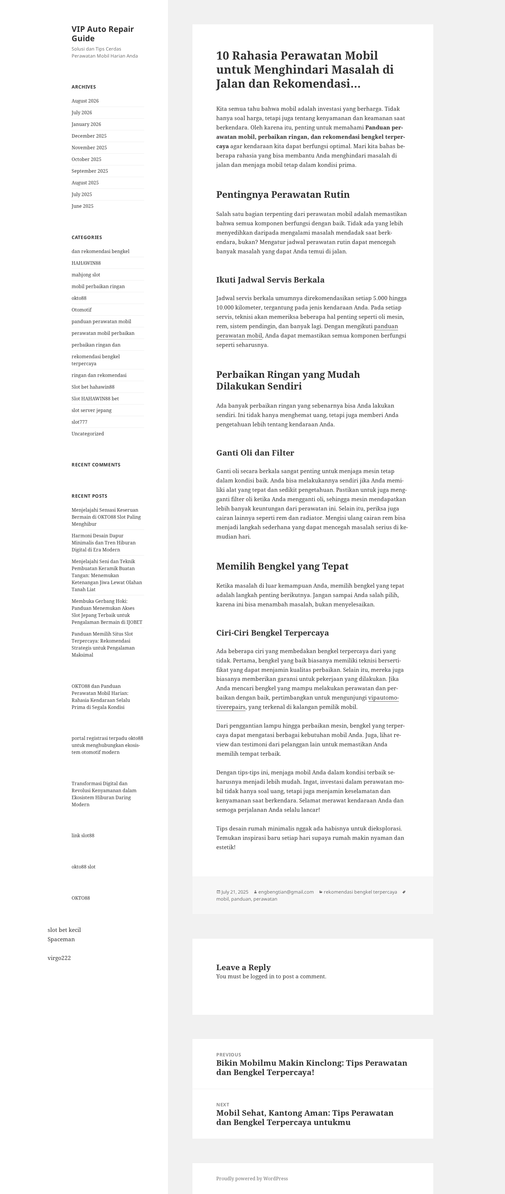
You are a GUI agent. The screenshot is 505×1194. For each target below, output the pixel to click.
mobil (222, 899)
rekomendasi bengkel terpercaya (360, 892)
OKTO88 (81, 898)
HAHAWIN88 (86, 263)
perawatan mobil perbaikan (103, 333)
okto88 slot (84, 867)
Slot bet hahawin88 (93, 387)
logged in (262, 976)
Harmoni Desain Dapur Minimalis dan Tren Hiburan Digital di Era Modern (104, 542)
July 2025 (82, 194)
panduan (241, 899)
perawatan (265, 899)
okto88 (79, 298)
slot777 (79, 422)
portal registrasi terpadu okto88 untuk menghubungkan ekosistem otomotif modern (107, 745)
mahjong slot (86, 274)
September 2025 (90, 171)
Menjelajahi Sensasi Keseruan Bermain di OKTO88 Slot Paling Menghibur (106, 517)
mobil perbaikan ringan (98, 286)
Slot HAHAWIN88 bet (95, 398)
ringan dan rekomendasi (99, 375)
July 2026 (82, 112)
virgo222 (59, 958)
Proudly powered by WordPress (252, 1178)
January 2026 (86, 124)
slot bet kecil (64, 930)
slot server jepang (92, 410)
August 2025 (85, 182)
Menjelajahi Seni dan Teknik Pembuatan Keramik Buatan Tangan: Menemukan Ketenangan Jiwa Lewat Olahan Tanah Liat (107, 575)
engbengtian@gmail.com (286, 892)
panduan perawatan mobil (101, 321)
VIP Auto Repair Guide (103, 33)
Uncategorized (88, 433)
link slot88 (83, 835)
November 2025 (89, 147)
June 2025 (83, 206)
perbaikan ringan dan (96, 345)
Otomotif (81, 310)
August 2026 (85, 101)
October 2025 (86, 159)
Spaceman (61, 939)
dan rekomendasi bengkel (100, 251)
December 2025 (89, 136)
